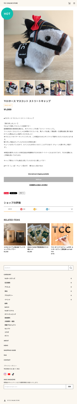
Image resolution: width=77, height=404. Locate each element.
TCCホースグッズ (10, 278)
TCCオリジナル (9, 311)
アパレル (7, 287)
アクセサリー (9, 295)
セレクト (7, 329)
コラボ (7, 332)
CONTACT (7, 360)
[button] (70, 45)
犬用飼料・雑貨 (9, 321)
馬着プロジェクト (10, 325)
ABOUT (6, 341)
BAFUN (7, 307)
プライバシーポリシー (10, 366)
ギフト (7, 336)
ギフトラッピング (10, 314)
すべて (10, 209)
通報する (22, 193)
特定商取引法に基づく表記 (11, 369)
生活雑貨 (7, 283)
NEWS (6, 345)
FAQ (5, 355)
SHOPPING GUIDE (10, 350)
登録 (69, 386)
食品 (6, 291)
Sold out (38, 179)
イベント (7, 300)
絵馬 (6, 303)
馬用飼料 (7, 318)
